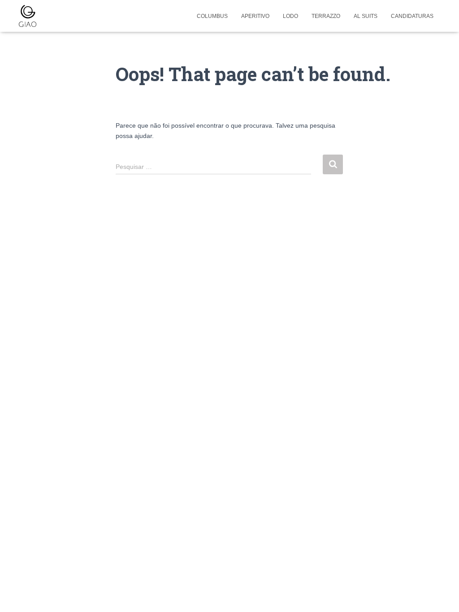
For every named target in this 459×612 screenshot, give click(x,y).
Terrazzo (326, 16)
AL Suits (365, 16)
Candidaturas (412, 16)
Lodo (290, 16)
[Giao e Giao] (27, 16)
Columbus (212, 16)
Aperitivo (255, 16)
